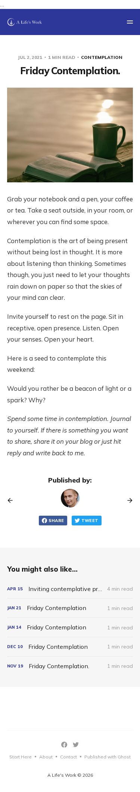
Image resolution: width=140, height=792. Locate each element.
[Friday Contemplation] (70, 607)
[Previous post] (12, 500)
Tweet (90, 520)
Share (56, 520)
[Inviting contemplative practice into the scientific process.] (70, 588)
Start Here (20, 757)
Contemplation (101, 57)
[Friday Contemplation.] (70, 666)
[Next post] (127, 500)
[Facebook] (64, 745)
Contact (68, 757)
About (46, 757)
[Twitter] (76, 745)
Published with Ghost (107, 757)
